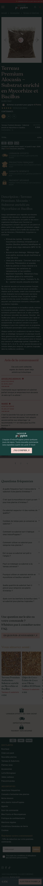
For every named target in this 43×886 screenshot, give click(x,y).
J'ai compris (20, 450)
